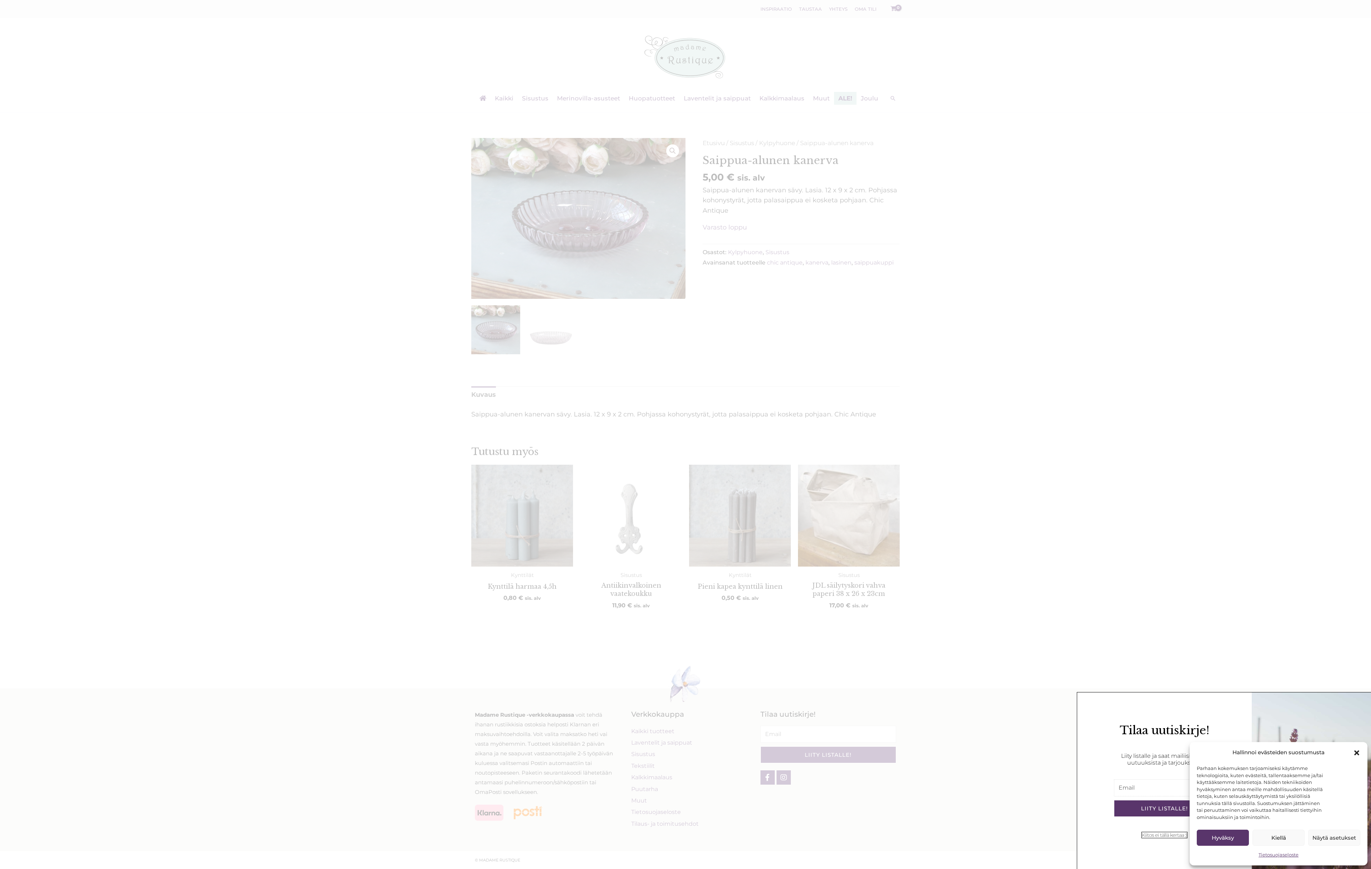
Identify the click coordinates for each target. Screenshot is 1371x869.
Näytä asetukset (1334, 837)
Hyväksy (1223, 837)
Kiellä (1278, 837)
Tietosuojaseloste (1279, 855)
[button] (1356, 752)
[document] (685, 434)
